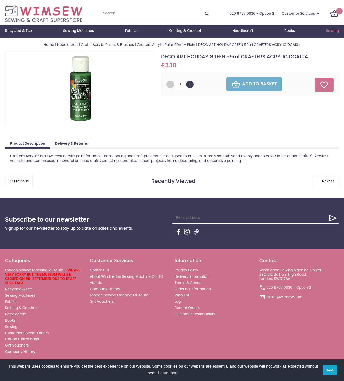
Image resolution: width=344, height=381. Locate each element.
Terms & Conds (188, 283)
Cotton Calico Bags (22, 339)
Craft (85, 45)
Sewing (332, 31)
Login (179, 301)
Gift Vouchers (17, 345)
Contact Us (99, 270)
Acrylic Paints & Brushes (113, 45)
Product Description (27, 143)
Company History (20, 352)
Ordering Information (193, 289)
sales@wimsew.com (284, 297)
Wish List (182, 295)
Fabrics (131, 31)
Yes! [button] (329, 370)
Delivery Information (192, 277)
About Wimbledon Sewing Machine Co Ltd (126, 277)
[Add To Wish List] (324, 85)
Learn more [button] (168, 373)
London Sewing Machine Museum (119, 295)
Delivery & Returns (71, 143)
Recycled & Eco (18, 31)
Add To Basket (259, 84)
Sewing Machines (78, 31)
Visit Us (96, 283)
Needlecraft (242, 31)
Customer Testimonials (195, 314)
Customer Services (298, 13)
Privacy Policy (186, 270)
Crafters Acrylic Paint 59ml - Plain (166, 45)
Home (49, 45)
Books (289, 31)
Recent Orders (187, 308)
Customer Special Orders (27, 333)
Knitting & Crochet (185, 31)
